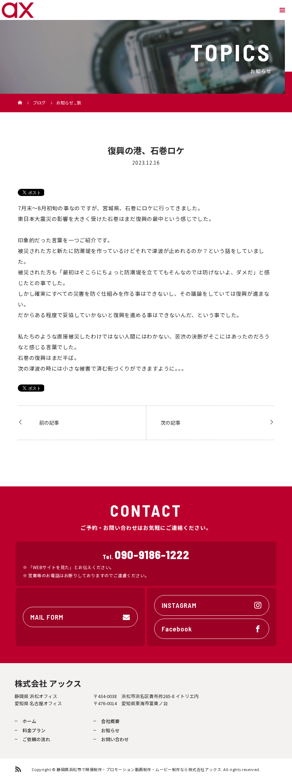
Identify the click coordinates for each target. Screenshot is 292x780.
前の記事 (49, 422)
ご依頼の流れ (36, 739)
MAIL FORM (46, 617)
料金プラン (34, 730)
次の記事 (171, 422)
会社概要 (110, 721)
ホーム (29, 721)
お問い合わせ (115, 739)
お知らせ (110, 730)
